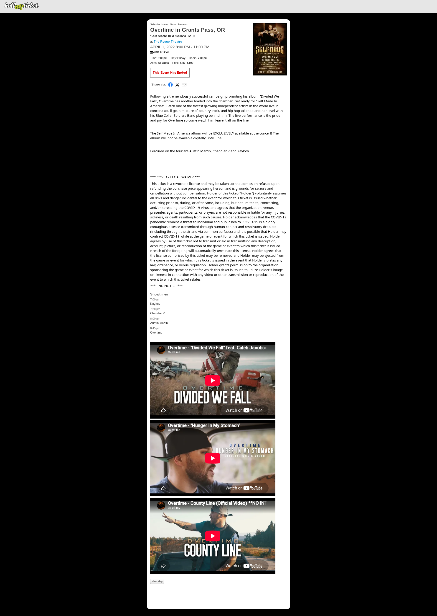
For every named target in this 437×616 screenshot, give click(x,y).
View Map (157, 581)
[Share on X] (177, 84)
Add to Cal (161, 52)
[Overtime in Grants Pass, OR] (270, 49)
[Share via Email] (184, 84)
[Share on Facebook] (170, 84)
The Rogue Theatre (168, 41)
